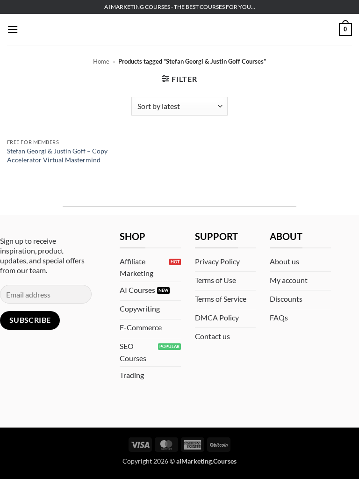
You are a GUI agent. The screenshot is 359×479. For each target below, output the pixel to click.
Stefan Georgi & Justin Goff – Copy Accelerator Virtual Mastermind (57, 155)
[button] (12, 29)
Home (101, 61)
